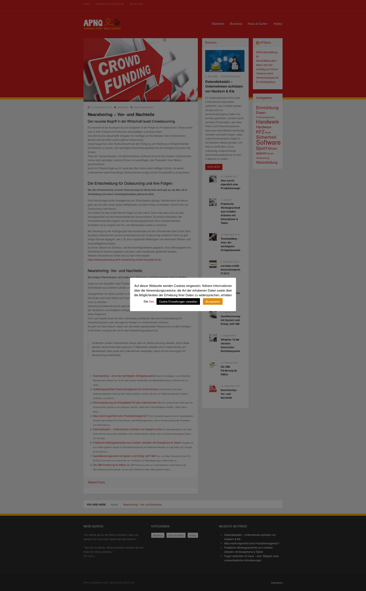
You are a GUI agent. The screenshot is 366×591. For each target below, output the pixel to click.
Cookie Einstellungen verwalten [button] (178, 301)
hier (151, 301)
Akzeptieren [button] (212, 301)
